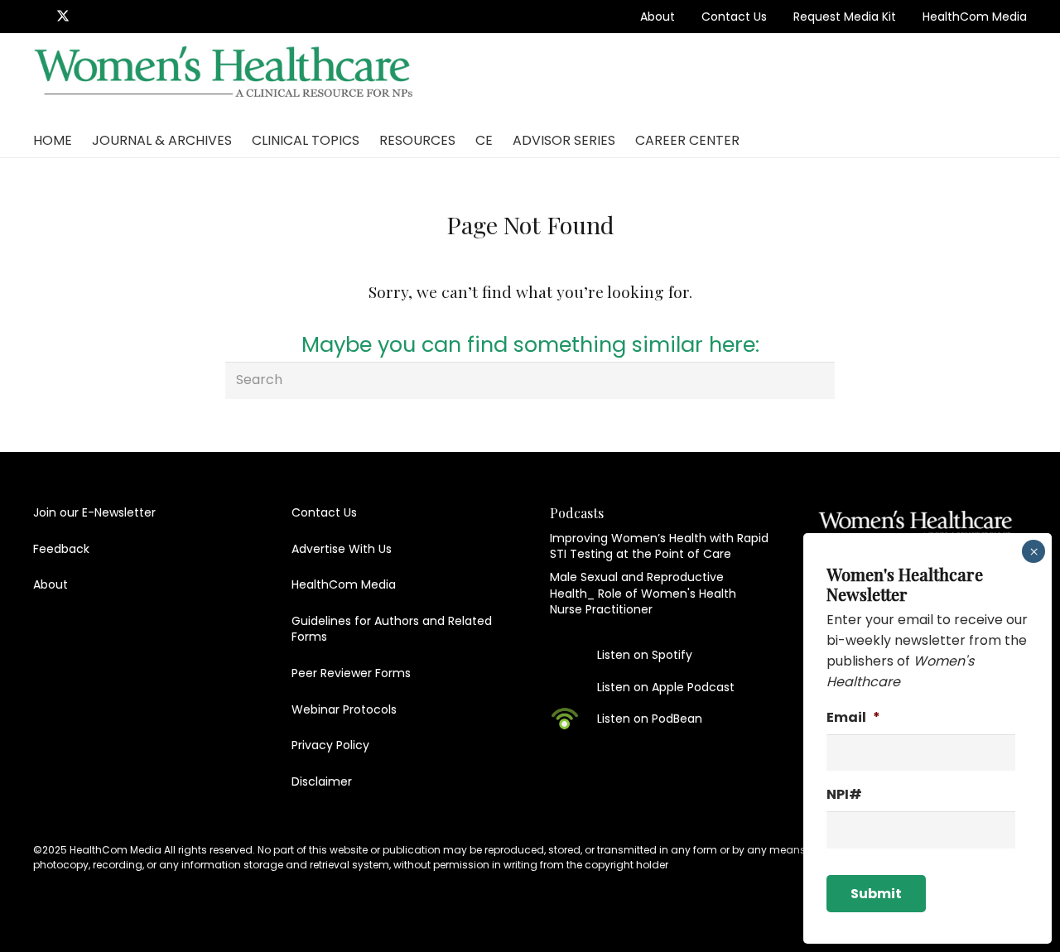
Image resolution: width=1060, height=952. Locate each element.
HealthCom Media (975, 16)
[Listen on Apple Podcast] (573, 687)
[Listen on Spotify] (573, 655)
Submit (876, 893)
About (657, 16)
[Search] (816, 380)
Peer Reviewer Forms (351, 673)
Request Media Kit (844, 16)
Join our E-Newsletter (94, 512)
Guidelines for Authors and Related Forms (392, 629)
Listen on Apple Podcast (666, 687)
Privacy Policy (330, 745)
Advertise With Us (342, 549)
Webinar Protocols (344, 709)
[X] (63, 16)
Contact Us (734, 16)
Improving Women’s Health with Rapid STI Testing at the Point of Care (659, 546)
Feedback (61, 549)
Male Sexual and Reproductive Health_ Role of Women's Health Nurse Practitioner (643, 593)
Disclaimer (322, 781)
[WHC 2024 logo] (225, 79)
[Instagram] (112, 16)
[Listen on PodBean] (573, 718)
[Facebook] (38, 15)
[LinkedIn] (88, 15)
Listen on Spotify (644, 655)
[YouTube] (136, 15)
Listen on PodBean (649, 718)
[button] (1015, 78)
